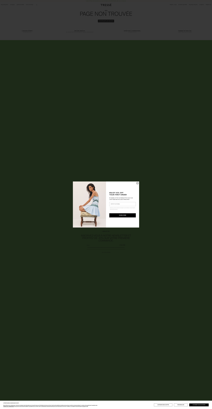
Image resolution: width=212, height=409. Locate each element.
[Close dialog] (137, 183)
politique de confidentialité (8, 406)
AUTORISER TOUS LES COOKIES (199, 404)
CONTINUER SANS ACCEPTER (163, 404)
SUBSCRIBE (122, 215)
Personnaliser (180, 404)
